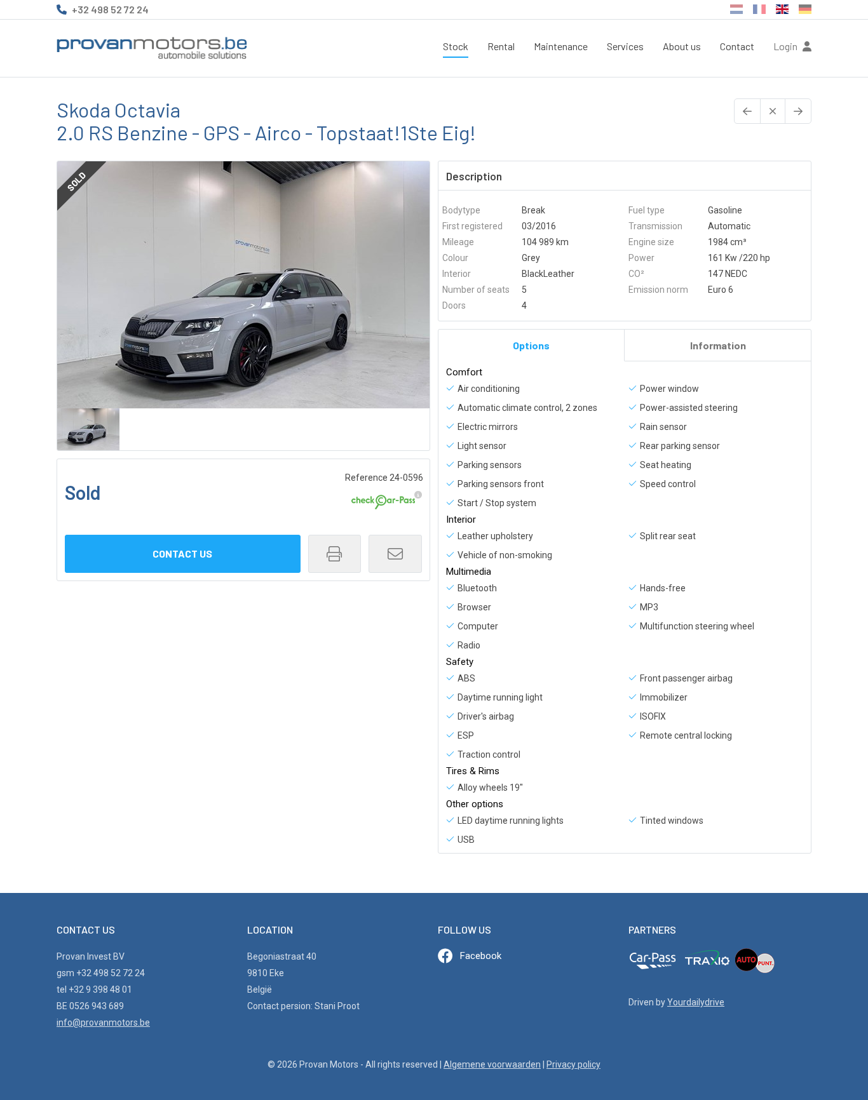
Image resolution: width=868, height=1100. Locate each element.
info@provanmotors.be (103, 1022)
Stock (455, 46)
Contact (737, 46)
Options (531, 345)
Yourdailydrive (695, 1002)
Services (625, 46)
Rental (501, 46)
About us (682, 46)
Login (786, 46)
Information (718, 345)
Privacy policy (573, 1064)
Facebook (480, 956)
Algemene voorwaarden (492, 1064)
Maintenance (561, 46)
